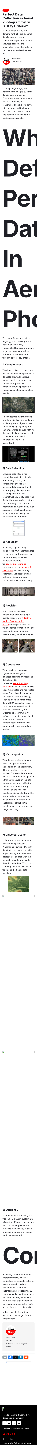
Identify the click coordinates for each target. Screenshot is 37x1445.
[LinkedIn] (4, 1423)
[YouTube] (9, 1423)
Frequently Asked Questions (16, 1443)
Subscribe (7, 1439)
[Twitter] (14, 1423)
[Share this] (10, 1357)
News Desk (16, 59)
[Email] (19, 1423)
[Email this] (4, 1357)
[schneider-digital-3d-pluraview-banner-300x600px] (18, 1376)
